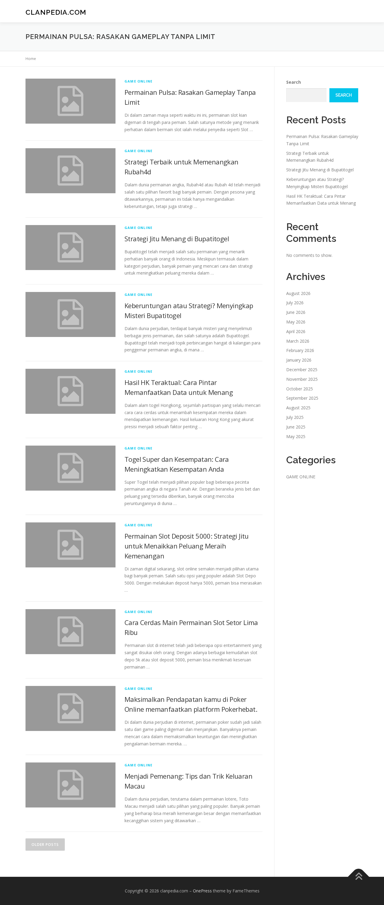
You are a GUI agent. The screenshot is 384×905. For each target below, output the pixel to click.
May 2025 (295, 436)
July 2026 (295, 302)
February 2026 (300, 350)
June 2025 (295, 427)
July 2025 (295, 417)
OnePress (202, 891)
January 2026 (298, 360)
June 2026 (295, 312)
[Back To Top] (358, 877)
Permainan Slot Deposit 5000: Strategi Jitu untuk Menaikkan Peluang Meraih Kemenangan (186, 545)
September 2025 (302, 398)
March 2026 (297, 341)
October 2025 (299, 389)
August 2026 (298, 293)
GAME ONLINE (138, 81)
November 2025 (302, 379)
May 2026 (295, 322)
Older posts (45, 844)
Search (293, 82)
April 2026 (295, 331)
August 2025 (298, 407)
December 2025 (301, 369)
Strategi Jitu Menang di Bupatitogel (176, 238)
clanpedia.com (56, 12)
